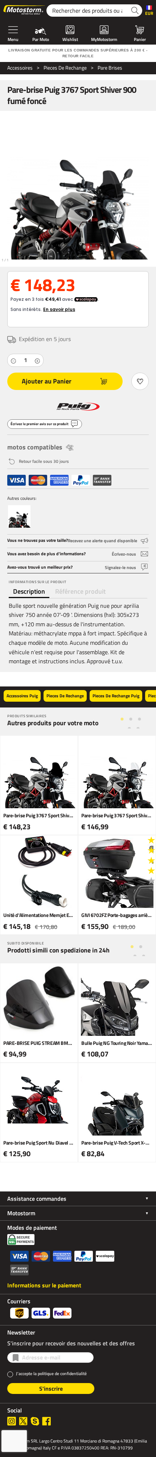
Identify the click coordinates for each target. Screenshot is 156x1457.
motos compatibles (34, 447)
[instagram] (11, 1421)
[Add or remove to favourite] (140, 381)
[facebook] (46, 1421)
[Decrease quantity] (13, 360)
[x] (23, 1421)
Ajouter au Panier (46, 381)
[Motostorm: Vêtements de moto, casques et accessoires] (24, 10)
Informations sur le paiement (44, 1285)
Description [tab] (29, 591)
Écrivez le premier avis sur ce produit (40, 424)
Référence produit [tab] (80, 591)
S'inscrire (51, 1388)
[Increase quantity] (37, 360)
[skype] (34, 1421)
